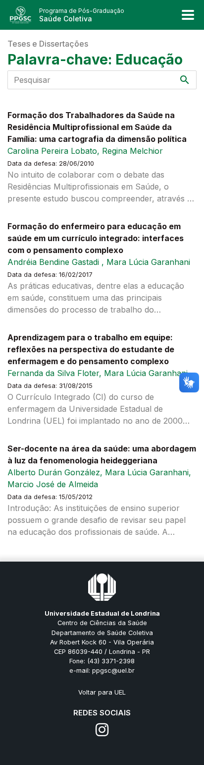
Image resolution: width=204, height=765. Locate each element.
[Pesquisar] (185, 79)
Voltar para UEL (102, 692)
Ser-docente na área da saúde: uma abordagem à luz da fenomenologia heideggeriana (101, 454)
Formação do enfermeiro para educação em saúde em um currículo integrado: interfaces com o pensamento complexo (95, 238)
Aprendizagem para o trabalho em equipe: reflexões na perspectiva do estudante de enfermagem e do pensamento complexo (90, 349)
